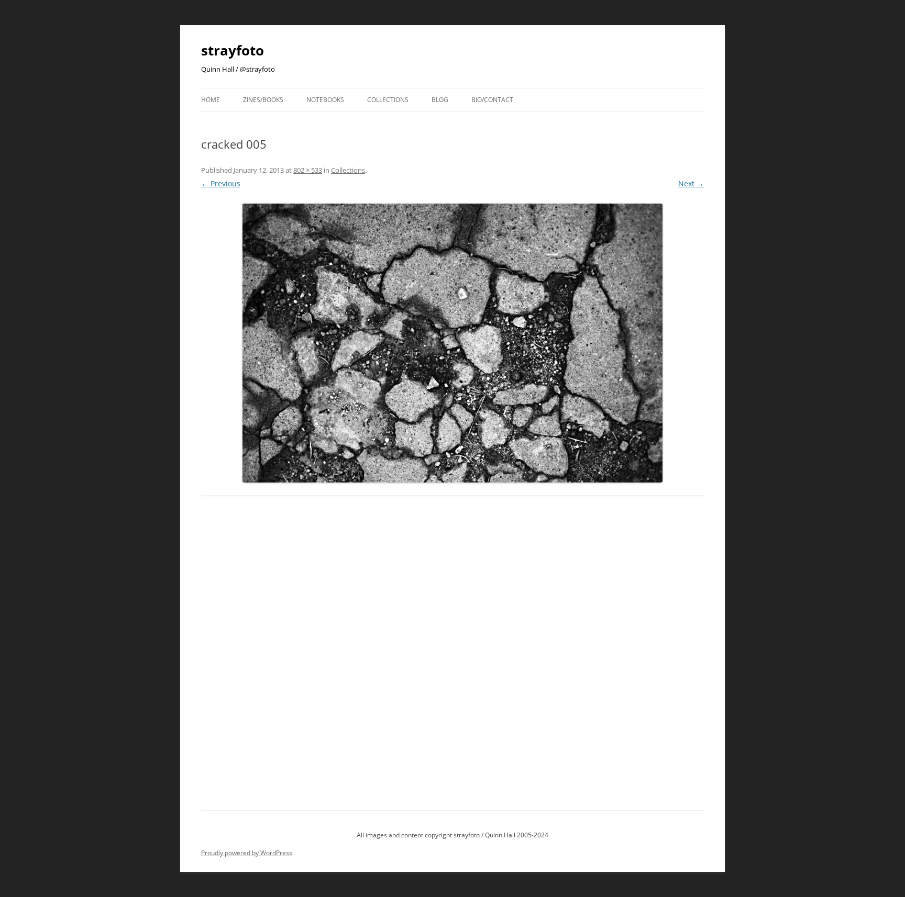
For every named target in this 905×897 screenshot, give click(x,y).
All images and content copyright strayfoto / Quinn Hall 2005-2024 (452, 835)
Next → (691, 183)
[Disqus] (452, 666)
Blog (440, 99)
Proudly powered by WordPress (246, 852)
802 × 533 (307, 170)
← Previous (220, 183)
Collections (388, 99)
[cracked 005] (452, 343)
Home (210, 99)
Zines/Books (263, 99)
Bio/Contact (492, 99)
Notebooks (325, 99)
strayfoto (232, 50)
